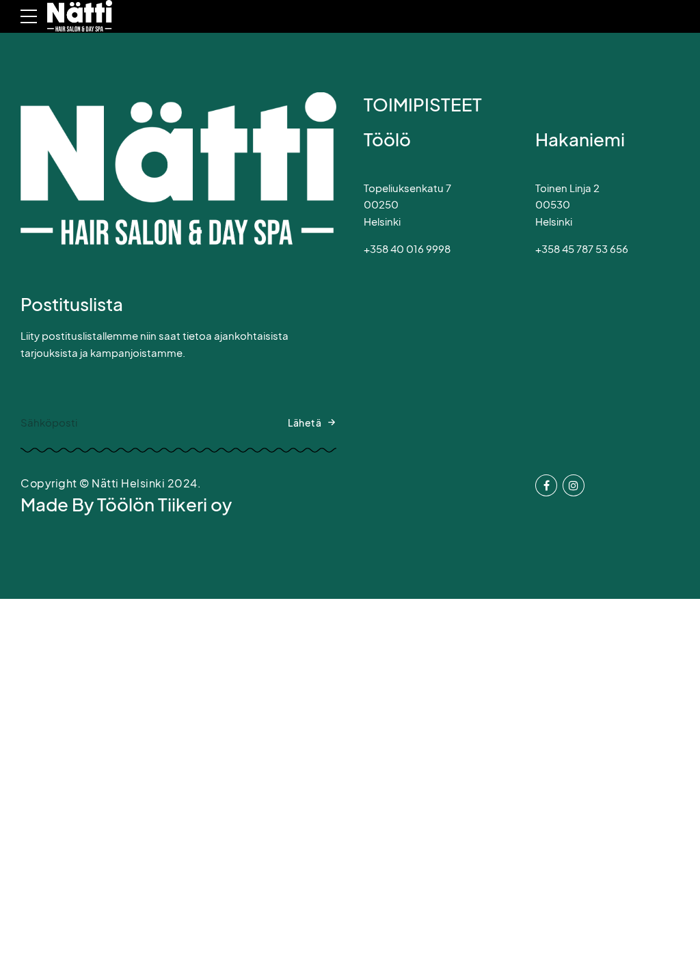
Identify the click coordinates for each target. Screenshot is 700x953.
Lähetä (304, 422)
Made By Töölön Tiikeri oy (126, 504)
